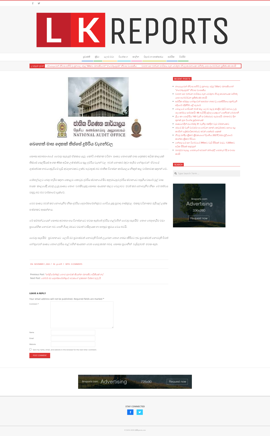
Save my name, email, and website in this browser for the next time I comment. (65, 349)
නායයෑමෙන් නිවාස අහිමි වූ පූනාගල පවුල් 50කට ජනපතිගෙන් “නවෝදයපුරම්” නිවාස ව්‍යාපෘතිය (92, 66)
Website (32, 344)
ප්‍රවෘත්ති (59, 264)
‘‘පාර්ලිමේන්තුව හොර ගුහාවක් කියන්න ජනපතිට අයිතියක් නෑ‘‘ (74, 274)
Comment (34, 304)
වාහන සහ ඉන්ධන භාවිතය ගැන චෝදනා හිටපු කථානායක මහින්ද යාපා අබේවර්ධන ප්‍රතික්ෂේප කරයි (189, 66)
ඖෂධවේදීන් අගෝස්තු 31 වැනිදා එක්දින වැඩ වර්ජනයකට (202, 123)
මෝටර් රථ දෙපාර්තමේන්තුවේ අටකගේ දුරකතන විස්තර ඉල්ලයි (71, 278)
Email (31, 338)
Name (31, 332)
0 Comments (76, 264)
